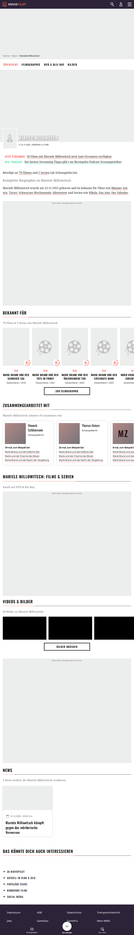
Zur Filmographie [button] (67, 391)
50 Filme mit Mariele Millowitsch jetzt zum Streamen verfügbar (69, 156)
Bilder (72, 64)
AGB (39, 912)
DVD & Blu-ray (54, 64)
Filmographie (31, 64)
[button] (32, 931)
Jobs (9, 920)
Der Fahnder (119, 193)
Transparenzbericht (108, 912)
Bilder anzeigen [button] (67, 647)
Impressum (13, 912)
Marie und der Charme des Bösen (22, 456)
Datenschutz (74, 912)
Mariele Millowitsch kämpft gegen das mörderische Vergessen (25, 827)
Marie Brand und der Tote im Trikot (45, 376)
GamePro (72, 920)
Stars (14, 55)
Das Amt (104, 193)
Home (6, 55)
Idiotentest (60, 193)
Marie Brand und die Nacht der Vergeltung (27, 460)
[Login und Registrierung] (121, 4)
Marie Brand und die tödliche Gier (22, 451)
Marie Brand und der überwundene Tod (75, 376)
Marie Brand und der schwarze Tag (16, 376)
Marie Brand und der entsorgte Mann (104, 376)
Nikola (93, 193)
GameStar (43, 920)
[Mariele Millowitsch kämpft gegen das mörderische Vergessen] (27, 798)
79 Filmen (25, 173)
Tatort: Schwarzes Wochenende (30, 193)
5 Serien (43, 173)
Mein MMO (103, 920)
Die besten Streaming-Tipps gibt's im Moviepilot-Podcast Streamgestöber (73, 162)
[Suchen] (112, 4)
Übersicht (10, 64)
